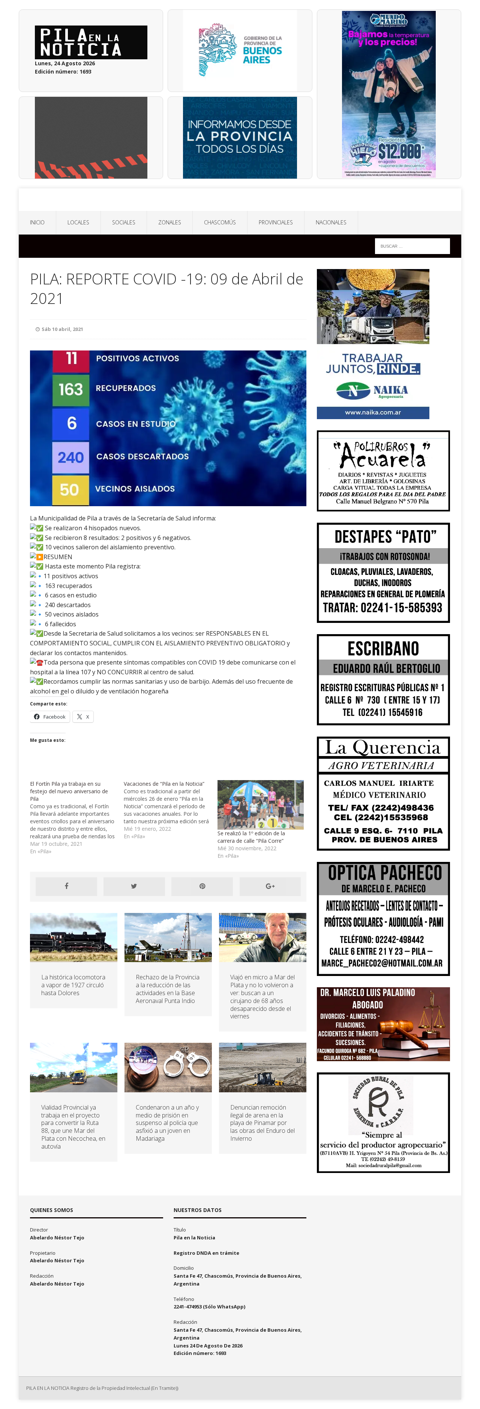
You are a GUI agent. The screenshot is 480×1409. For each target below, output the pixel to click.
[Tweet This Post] (134, 886)
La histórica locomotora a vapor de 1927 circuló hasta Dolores (73, 985)
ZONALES (169, 222)
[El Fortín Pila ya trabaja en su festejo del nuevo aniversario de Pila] (77, 817)
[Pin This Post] (202, 886)
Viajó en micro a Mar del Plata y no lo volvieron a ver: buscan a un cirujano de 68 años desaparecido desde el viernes (262, 996)
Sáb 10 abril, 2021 (62, 329)
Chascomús (220, 222)
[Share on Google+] (270, 886)
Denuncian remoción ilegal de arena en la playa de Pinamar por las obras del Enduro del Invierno (262, 1123)
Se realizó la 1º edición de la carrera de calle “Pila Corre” (251, 837)
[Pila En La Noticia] (240, 199)
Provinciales (276, 222)
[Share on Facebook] (66, 886)
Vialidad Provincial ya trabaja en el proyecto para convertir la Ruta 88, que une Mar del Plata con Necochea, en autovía (73, 1126)
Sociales (123, 222)
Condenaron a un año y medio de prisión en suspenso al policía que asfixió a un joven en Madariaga (167, 1123)
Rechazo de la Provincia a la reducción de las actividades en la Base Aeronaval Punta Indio (168, 988)
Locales (78, 222)
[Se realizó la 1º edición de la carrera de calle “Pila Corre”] (261, 804)
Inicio (37, 222)
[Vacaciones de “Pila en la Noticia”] (171, 810)
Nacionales (331, 222)
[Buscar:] (412, 245)
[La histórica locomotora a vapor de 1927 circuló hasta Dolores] (73, 957)
